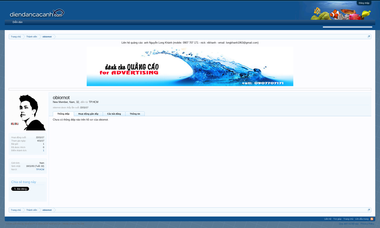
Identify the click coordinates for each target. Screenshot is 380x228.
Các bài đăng (114, 114)
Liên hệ (327, 219)
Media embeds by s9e (73, 223)
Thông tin (135, 114)
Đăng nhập (364, 3)
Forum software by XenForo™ (33, 223)
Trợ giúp (337, 219)
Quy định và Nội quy (349, 223)
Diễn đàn (18, 22)
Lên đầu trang (362, 219)
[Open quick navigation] (369, 36)
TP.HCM (40, 169)
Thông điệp (63, 114)
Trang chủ (348, 219)
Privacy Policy (367, 223)
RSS (371, 219)
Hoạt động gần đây (88, 114)
